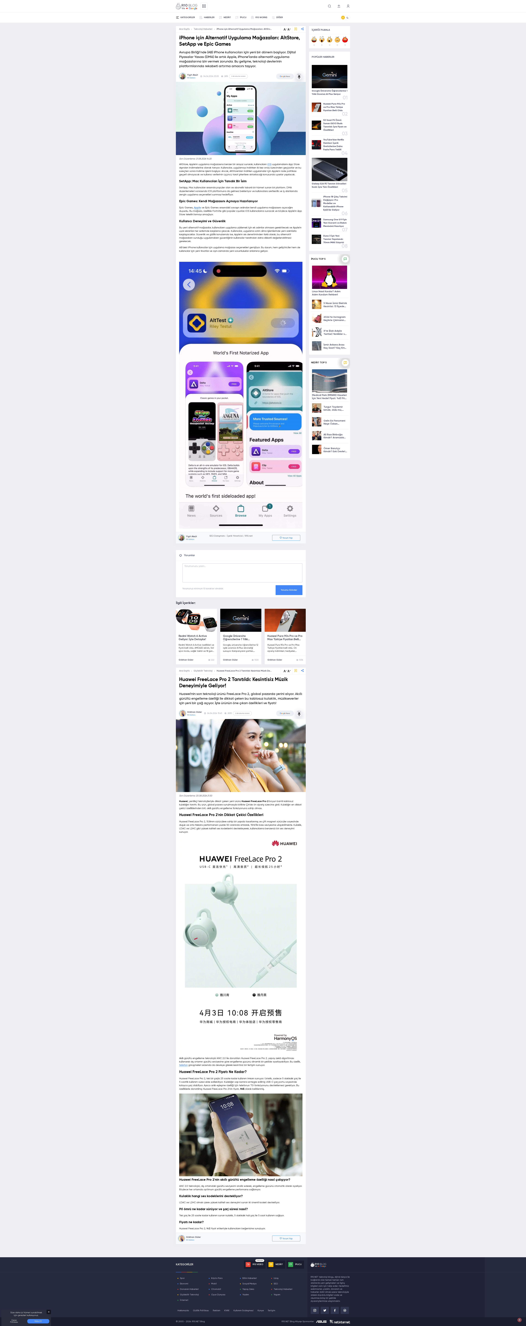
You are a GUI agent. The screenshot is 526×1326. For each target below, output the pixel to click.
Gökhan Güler (186, 660)
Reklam (216, 1311)
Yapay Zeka (248, 1289)
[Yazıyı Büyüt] (289, 671)
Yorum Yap (287, 538)
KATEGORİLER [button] (188, 17)
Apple (197, 207)
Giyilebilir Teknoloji (203, 671)
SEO (276, 1284)
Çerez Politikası (14, 1321)
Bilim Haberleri (249, 1278)
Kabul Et (38, 1321)
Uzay (276, 1278)
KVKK (226, 1311)
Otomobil (216, 1289)
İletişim (271, 1311)
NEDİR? (227, 17)
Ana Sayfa (184, 29)
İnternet (184, 1300)
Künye (261, 1311)
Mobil (214, 1284)
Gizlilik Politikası (201, 1311)
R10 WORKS (261, 17)
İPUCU (243, 17)
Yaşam (277, 1295)
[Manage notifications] (519, 1320)
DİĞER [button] (279, 17)
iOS (269, 164)
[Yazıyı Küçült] (285, 671)
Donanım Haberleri (189, 1289)
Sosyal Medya (249, 1284)
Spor (182, 1278)
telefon (183, 1065)
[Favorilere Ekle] (295, 29)
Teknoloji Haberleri (203, 29)
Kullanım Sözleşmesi (244, 1311)
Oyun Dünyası (218, 1295)
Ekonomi (184, 1284)
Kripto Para (216, 1278)
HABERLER (209, 17)
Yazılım (245, 1295)
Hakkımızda (183, 1311)
